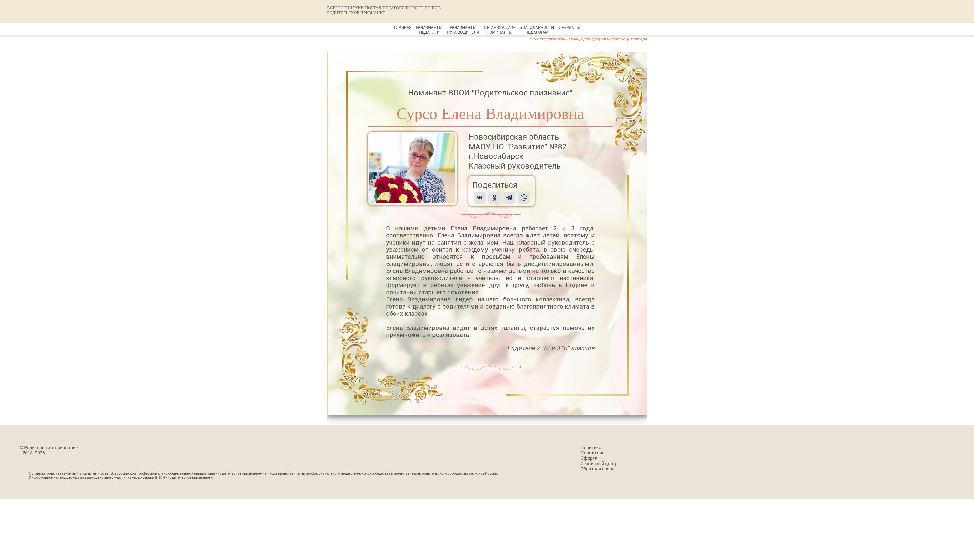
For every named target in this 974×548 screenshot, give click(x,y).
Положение (592, 452)
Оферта (589, 458)
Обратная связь (598, 468)
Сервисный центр (599, 463)
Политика (591, 447)
